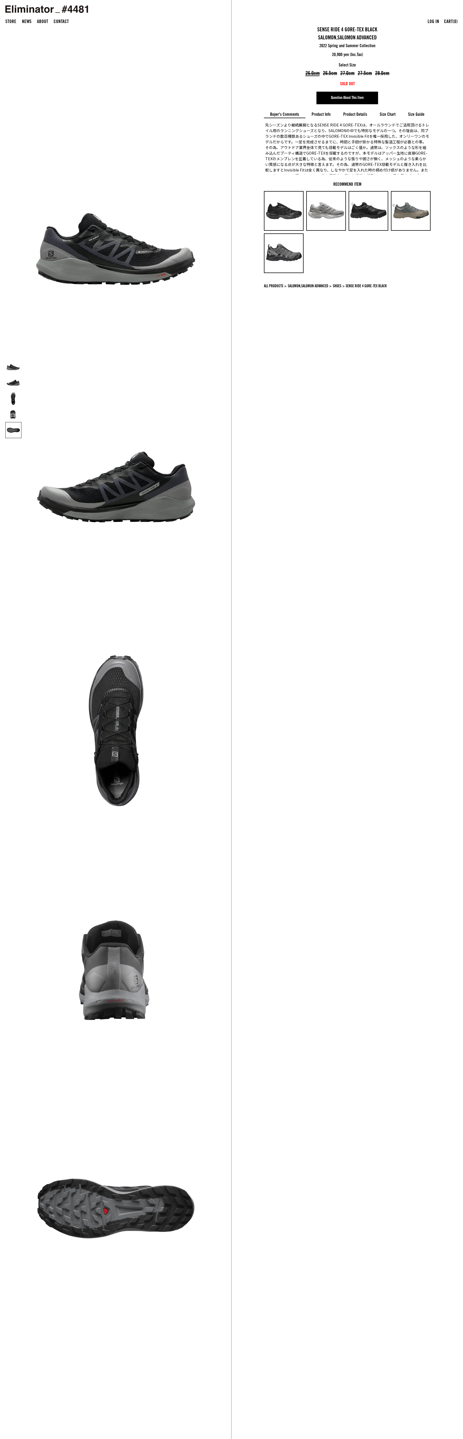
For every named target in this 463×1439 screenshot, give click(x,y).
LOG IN (433, 22)
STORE (10, 22)
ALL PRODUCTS (273, 286)
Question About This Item (347, 98)
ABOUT (42, 22)
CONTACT (61, 22)
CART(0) (451, 22)
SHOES (337, 286)
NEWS (27, 22)
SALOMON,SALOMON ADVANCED (347, 38)
